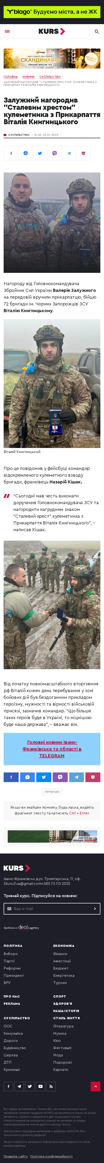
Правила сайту (16, 1156)
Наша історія (66, 1011)
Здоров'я (62, 1003)
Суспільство (19, 134)
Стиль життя (66, 1018)
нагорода (52, 791)
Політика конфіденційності (51, 1156)
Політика (13, 946)
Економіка (63, 946)
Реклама (12, 1003)
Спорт (59, 996)
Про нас (12, 996)
